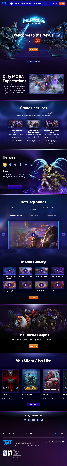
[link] (33, 62)
